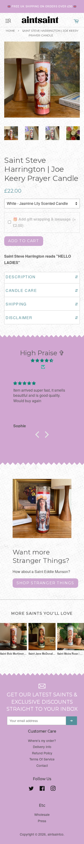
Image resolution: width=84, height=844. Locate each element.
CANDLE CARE (42, 290)
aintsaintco (55, 834)
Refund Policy (42, 753)
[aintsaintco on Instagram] (53, 789)
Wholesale (42, 814)
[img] (42, 360)
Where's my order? (42, 740)
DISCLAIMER (42, 317)
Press (42, 820)
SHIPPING (42, 304)
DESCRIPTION (42, 276)
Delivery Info (42, 746)
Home (10, 30)
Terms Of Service (42, 759)
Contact (42, 765)
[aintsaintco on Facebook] (42, 789)
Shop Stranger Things (45, 583)
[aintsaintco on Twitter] (31, 789)
